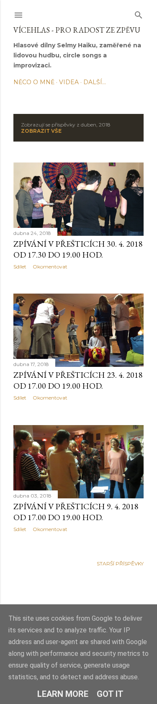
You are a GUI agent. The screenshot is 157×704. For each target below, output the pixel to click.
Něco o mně (33, 82)
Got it (110, 694)
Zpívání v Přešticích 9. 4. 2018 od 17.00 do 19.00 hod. (76, 512)
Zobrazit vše (41, 131)
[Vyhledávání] (139, 13)
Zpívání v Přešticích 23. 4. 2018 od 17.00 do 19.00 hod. (78, 380)
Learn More (62, 694)
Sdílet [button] (19, 266)
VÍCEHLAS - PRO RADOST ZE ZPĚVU (76, 30)
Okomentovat (50, 266)
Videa (69, 82)
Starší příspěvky (120, 563)
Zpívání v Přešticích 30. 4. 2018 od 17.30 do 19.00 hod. (78, 249)
